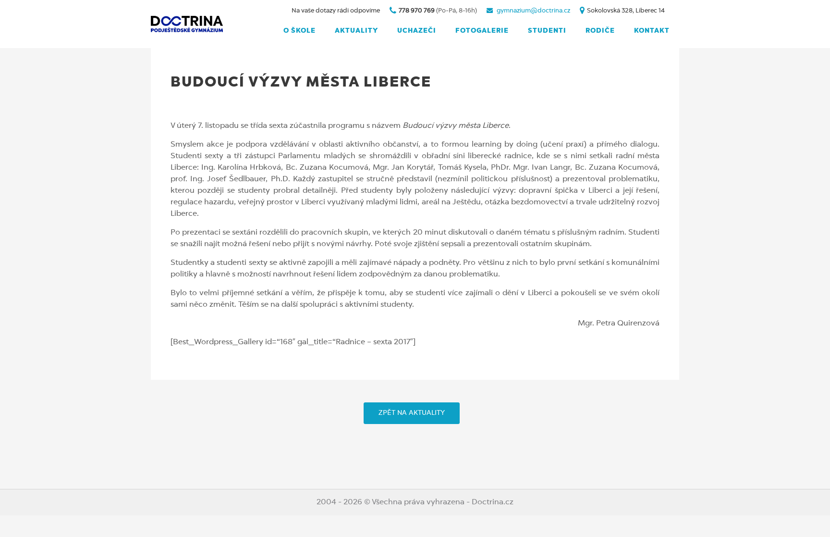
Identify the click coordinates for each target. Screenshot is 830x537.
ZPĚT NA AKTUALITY (411, 413)
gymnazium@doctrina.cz (533, 11)
